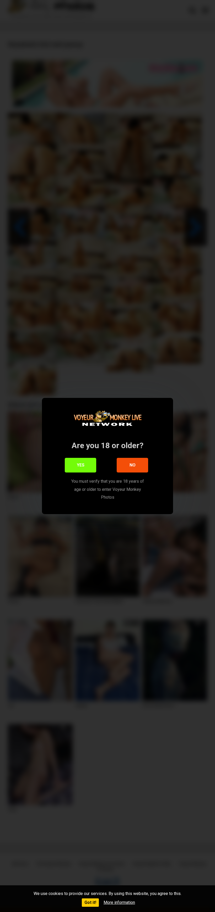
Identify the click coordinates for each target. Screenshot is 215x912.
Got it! (90, 902)
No (133, 465)
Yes (80, 465)
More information (119, 902)
